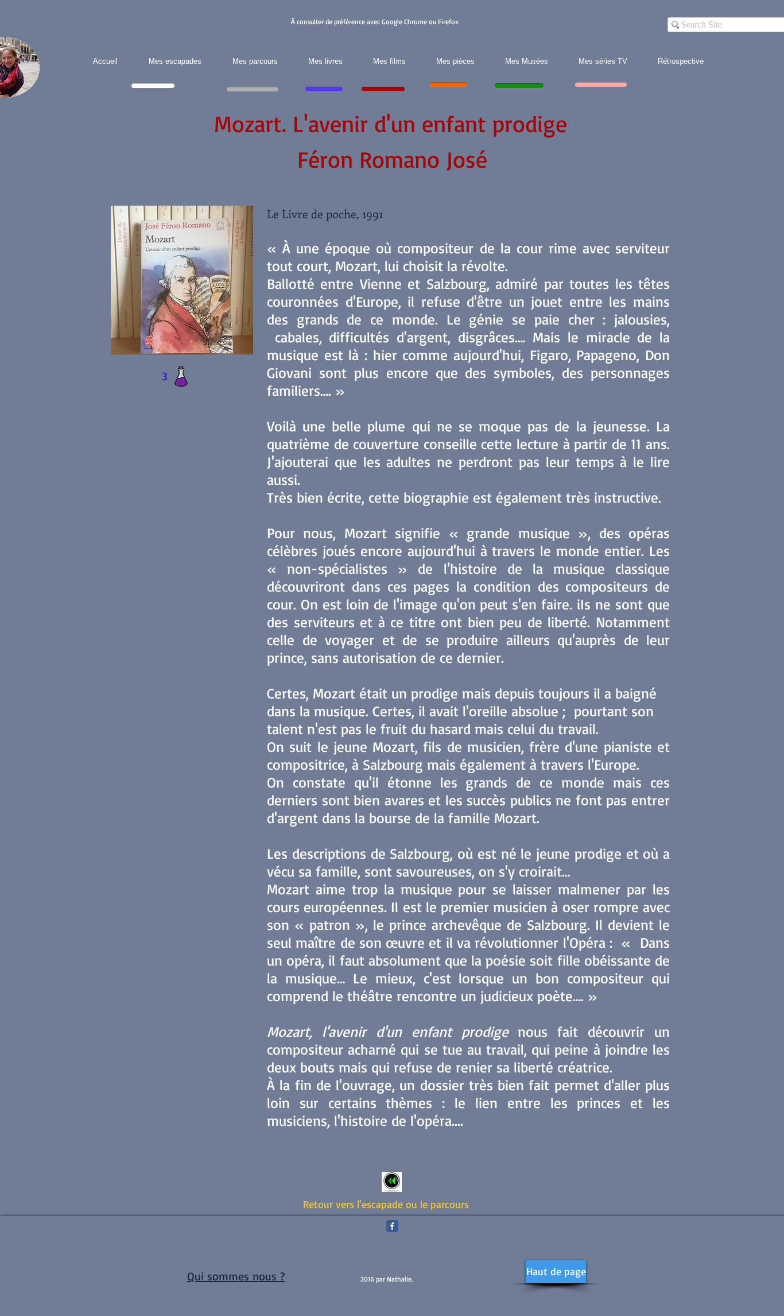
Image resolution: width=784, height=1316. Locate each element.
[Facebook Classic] (392, 1226)
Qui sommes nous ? (236, 1276)
